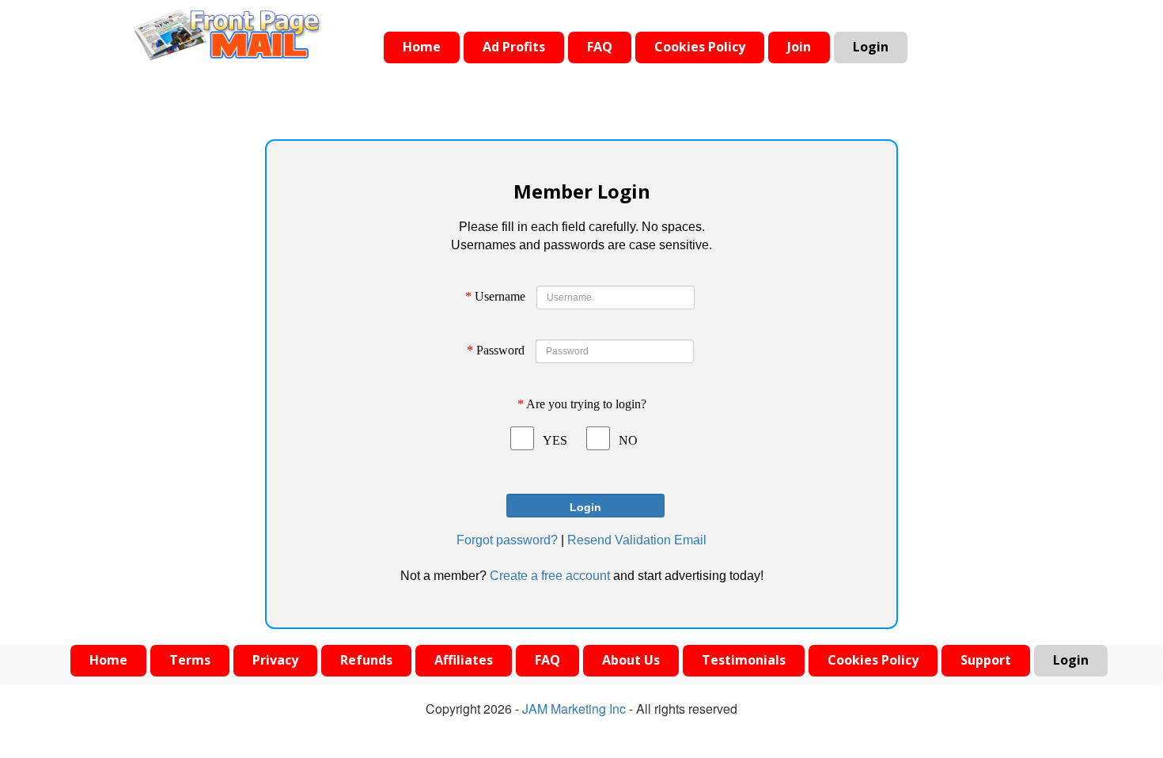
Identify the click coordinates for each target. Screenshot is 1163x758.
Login (870, 47)
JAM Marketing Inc (574, 708)
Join (799, 47)
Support (985, 660)
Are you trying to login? (581, 404)
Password (496, 350)
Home (422, 47)
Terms (189, 660)
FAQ (599, 47)
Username (495, 296)
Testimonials (744, 660)
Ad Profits (514, 47)
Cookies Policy (699, 47)
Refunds (366, 660)
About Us (631, 660)
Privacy (275, 660)
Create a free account (550, 575)
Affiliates (463, 660)
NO (628, 440)
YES (555, 440)
